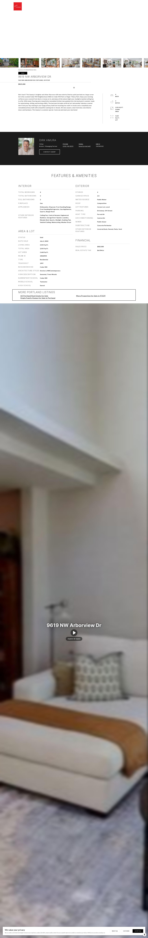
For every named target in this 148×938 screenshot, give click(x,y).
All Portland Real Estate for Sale (34, 296)
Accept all (138, 931)
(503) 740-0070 (68, 146)
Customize (126, 931)
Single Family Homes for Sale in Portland (37, 298)
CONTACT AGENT (49, 152)
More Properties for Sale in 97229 (91, 296)
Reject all (115, 931)
